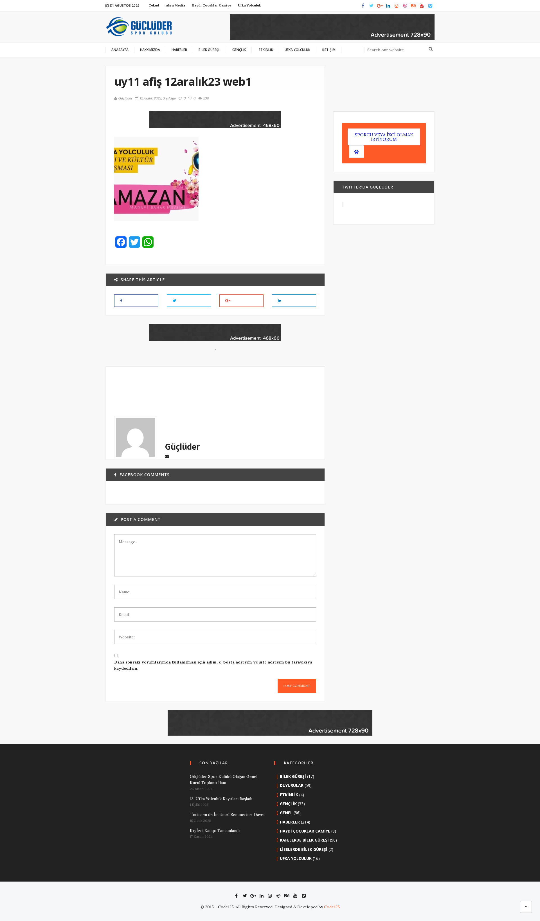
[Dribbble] (405, 5)
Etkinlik (289, 794)
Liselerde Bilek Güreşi (303, 849)
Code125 (332, 906)
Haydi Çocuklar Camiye (305, 831)
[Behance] (413, 5)
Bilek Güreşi (293, 776)
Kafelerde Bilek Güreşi (304, 840)
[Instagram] (396, 5)
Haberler (290, 822)
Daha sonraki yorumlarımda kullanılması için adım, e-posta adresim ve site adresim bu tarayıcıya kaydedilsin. (213, 665)
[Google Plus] (379, 5)
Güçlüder (125, 98)
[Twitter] (371, 5)
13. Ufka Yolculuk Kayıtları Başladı (221, 798)
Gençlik (288, 803)
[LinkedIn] (388, 5)
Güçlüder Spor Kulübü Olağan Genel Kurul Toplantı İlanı (223, 779)
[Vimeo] (430, 5)
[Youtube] (422, 5)
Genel (286, 812)
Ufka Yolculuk (296, 858)
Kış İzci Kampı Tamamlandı (215, 830)
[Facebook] (363, 5)
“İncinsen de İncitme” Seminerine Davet (227, 814)
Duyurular (291, 785)
